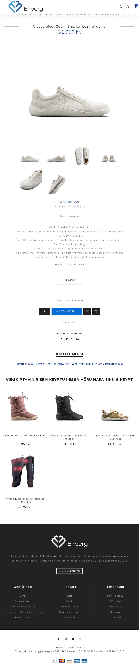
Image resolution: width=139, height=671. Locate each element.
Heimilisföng (115, 606)
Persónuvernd (23, 601)
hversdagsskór (88, 363)
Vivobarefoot (70, 202)
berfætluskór (62, 363)
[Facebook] (59, 639)
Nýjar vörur (69, 617)
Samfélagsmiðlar (69, 333)
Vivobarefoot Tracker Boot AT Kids (24, 435)
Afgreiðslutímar (69, 571)
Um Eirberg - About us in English (23, 612)
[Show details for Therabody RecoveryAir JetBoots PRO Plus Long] (24, 472)
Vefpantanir (115, 601)
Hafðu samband (23, 617)
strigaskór (111, 363)
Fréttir (69, 601)
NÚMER (69, 280)
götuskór (21, 363)
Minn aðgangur (115, 595)
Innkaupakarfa (116, 612)
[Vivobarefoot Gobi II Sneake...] (127, 26)
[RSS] (80, 639)
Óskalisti (116, 617)
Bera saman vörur (69, 612)
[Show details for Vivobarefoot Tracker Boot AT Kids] (24, 409)
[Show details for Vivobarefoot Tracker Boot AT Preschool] (69, 409)
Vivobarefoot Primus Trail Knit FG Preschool (115, 437)
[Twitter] (66, 639)
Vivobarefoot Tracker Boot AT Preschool (69, 437)
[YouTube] (73, 639)
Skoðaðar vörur (69, 606)
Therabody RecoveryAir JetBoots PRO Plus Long (24, 500)
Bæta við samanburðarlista (87, 311)
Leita (69, 595)
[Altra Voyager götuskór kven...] (11, 26)
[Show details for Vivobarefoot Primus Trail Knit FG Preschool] (115, 409)
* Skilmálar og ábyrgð (23, 606)
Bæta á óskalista (96, 311)
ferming (41, 363)
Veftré (23, 595)
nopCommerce (76, 647)
